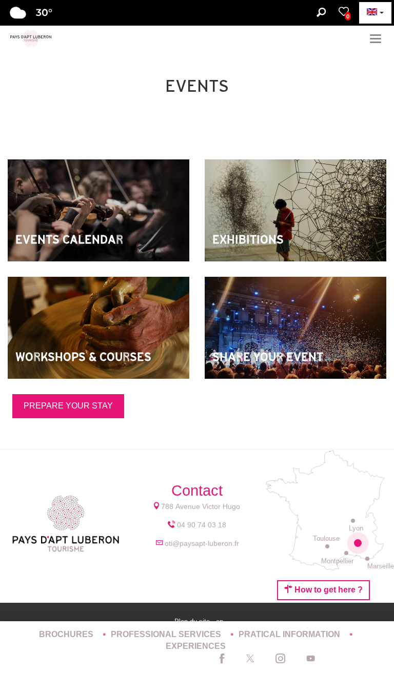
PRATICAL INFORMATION (290, 634)
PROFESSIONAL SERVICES (167, 634)
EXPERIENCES (196, 646)
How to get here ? (327, 589)
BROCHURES (67, 634)
